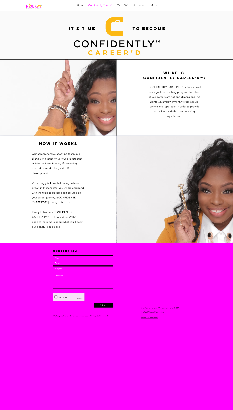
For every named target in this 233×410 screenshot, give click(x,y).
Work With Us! (70, 217)
